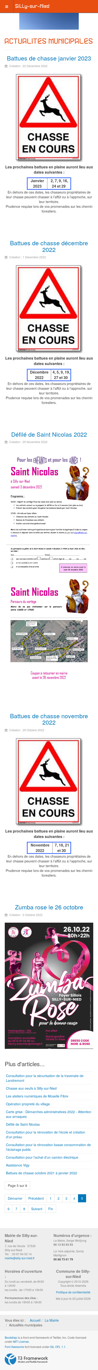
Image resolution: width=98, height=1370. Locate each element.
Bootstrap (11, 1337)
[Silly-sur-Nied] (32, 6)
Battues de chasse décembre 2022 (49, 246)
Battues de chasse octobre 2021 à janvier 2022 (41, 1173)
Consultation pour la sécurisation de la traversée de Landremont (44, 1078)
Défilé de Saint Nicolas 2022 (49, 434)
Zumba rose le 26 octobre (49, 907)
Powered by (26, 1359)
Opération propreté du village (28, 1104)
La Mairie (52, 1320)
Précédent (36, 1198)
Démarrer (15, 1198)
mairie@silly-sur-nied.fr (19, 1258)
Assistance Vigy (17, 1165)
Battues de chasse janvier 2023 (49, 58)
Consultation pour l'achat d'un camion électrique (42, 1157)
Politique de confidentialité (73, 1292)
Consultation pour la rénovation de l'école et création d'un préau (45, 1134)
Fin (50, 1208)
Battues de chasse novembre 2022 (49, 719)
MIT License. (21, 1341)
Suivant (36, 1208)
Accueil (35, 1320)
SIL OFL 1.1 (57, 1347)
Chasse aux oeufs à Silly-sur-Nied (31, 1088)
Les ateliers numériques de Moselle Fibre (37, 1096)
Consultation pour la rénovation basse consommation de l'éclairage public (48, 1147)
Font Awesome (14, 1347)
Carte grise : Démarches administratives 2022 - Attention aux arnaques (48, 1114)
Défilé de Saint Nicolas (23, 1124)
